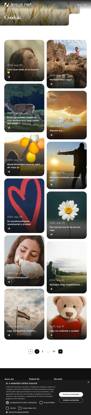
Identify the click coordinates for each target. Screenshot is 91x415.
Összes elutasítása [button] (71, 400)
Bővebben (21, 399)
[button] (31, 412)
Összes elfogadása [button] (71, 394)
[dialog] (45, 397)
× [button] (88, 382)
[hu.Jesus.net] (18, 4)
